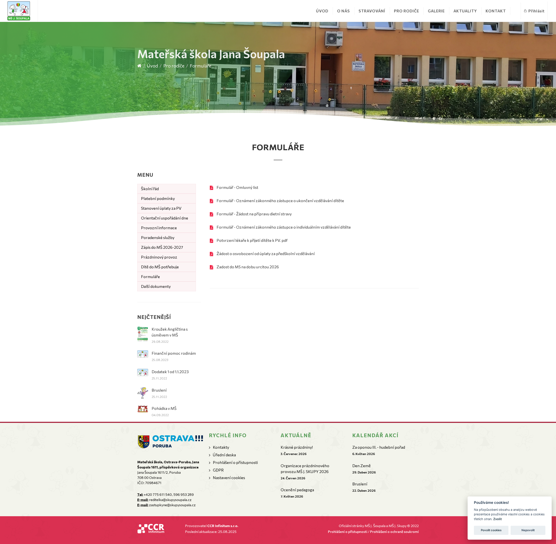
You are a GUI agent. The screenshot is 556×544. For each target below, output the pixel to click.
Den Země (361, 465)
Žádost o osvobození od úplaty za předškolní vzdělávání (266, 253)
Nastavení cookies (229, 477)
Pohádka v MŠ (164, 408)
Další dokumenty (156, 286)
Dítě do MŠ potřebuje (160, 266)
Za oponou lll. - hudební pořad (378, 447)
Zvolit (497, 519)
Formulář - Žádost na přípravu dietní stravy (254, 213)
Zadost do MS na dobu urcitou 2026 (248, 266)
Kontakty (221, 447)
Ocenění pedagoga (297, 489)
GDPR (218, 470)
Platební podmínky (158, 198)
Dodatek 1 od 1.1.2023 (170, 371)
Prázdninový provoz (159, 257)
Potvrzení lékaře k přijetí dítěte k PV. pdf (252, 240)
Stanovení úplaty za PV (161, 208)
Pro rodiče (173, 65)
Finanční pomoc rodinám (174, 353)
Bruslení (159, 390)
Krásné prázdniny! (297, 447)
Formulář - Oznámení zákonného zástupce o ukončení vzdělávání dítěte (280, 200)
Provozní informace (159, 227)
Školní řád (150, 188)
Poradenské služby (157, 237)
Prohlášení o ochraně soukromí (394, 531)
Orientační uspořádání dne (164, 218)
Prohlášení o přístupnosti (235, 462)
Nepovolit (528, 530)
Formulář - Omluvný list (237, 187)
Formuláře (150, 276)
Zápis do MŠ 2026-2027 (162, 247)
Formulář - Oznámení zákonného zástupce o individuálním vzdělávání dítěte (284, 227)
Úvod (322, 10)
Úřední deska (224, 454)
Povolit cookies (491, 530)
